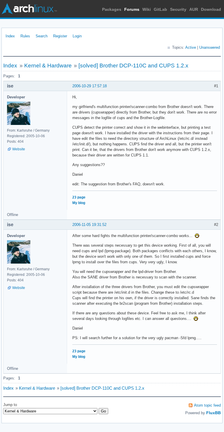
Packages (111, 9)
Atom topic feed (207, 405)
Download (211, 9)
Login (77, 36)
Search (42, 36)
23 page (78, 197)
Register (60, 36)
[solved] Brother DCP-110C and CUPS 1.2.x (133, 65)
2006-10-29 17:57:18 (89, 86)
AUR (193, 9)
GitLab (160, 9)
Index (10, 36)
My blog (78, 203)
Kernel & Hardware (48, 65)
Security (178, 9)
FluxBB (213, 412)
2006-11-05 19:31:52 (89, 224)
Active (190, 47)
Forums (131, 9)
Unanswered (209, 47)
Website (18, 149)
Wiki (146, 9)
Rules (25, 36)
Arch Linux (29, 9)
